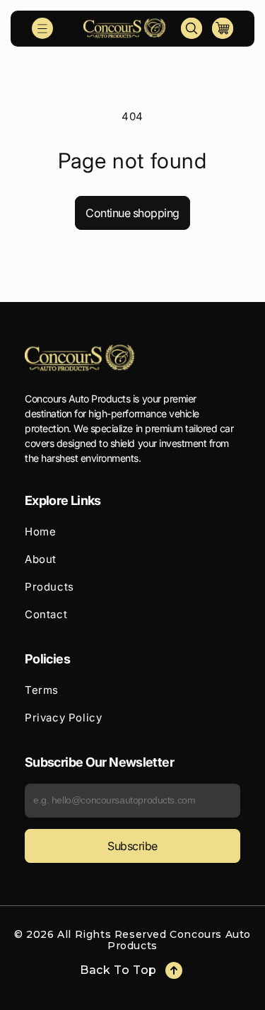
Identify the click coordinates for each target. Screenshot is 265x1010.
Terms (42, 690)
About (41, 559)
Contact (46, 614)
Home (40, 531)
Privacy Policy (63, 717)
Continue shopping (132, 213)
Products (49, 586)
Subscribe (132, 846)
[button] (42, 28)
